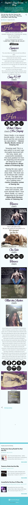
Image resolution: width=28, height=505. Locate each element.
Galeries (17, 502)
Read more (24, 462)
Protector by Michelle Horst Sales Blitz (10, 466)
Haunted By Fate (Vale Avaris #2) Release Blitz (12, 482)
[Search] (26, 3)
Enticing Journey (8, 408)
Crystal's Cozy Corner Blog (14, 3)
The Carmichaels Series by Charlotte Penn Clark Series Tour (11, 449)
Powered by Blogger (14, 499)
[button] (26, 15)
